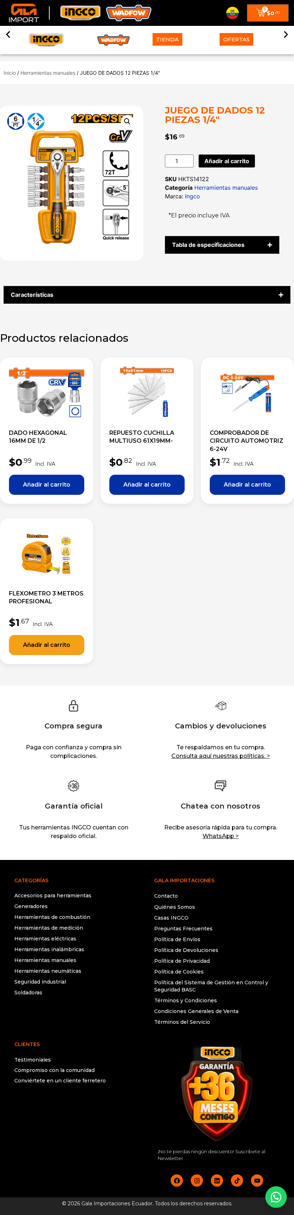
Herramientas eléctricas (45, 938)
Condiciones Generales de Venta (196, 1011)
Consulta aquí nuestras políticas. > (220, 756)
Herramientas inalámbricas (49, 949)
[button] (8, 34)
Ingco (192, 196)
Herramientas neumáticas (47, 971)
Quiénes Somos (174, 907)
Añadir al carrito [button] (46, 485)
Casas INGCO (171, 918)
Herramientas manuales (47, 73)
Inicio (10, 73)
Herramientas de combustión (52, 917)
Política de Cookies (179, 971)
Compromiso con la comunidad (54, 1070)
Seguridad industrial (40, 982)
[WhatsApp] (276, 1197)
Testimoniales (32, 1060)
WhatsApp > (221, 836)
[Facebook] (177, 1180)
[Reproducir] (77, 1109)
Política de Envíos (177, 939)
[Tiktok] (237, 1180)
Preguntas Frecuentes (183, 928)
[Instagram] (197, 1180)
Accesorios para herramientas (52, 895)
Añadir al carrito (226, 161)
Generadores (31, 906)
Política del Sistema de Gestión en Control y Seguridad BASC (211, 986)
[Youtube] (257, 1180)
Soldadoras (28, 992)
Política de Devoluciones (186, 950)
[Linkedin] (217, 1180)
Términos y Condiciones (185, 1000)
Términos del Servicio (182, 1022)
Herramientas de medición (48, 928)
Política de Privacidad (182, 961)
